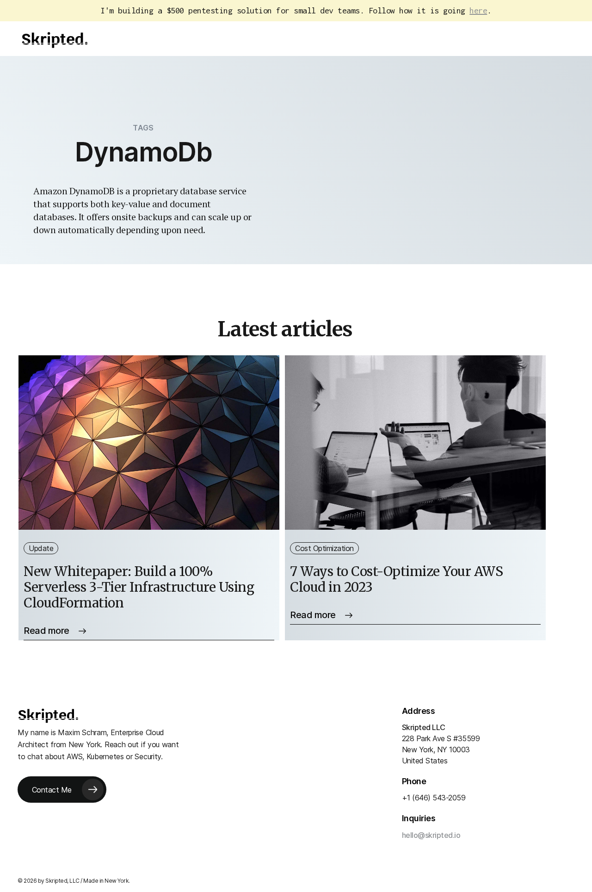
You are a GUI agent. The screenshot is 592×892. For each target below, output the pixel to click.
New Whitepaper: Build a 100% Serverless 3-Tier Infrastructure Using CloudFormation (139, 587)
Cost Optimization (324, 548)
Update (41, 548)
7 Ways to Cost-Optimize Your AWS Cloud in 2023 (396, 579)
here (478, 10)
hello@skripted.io (431, 835)
